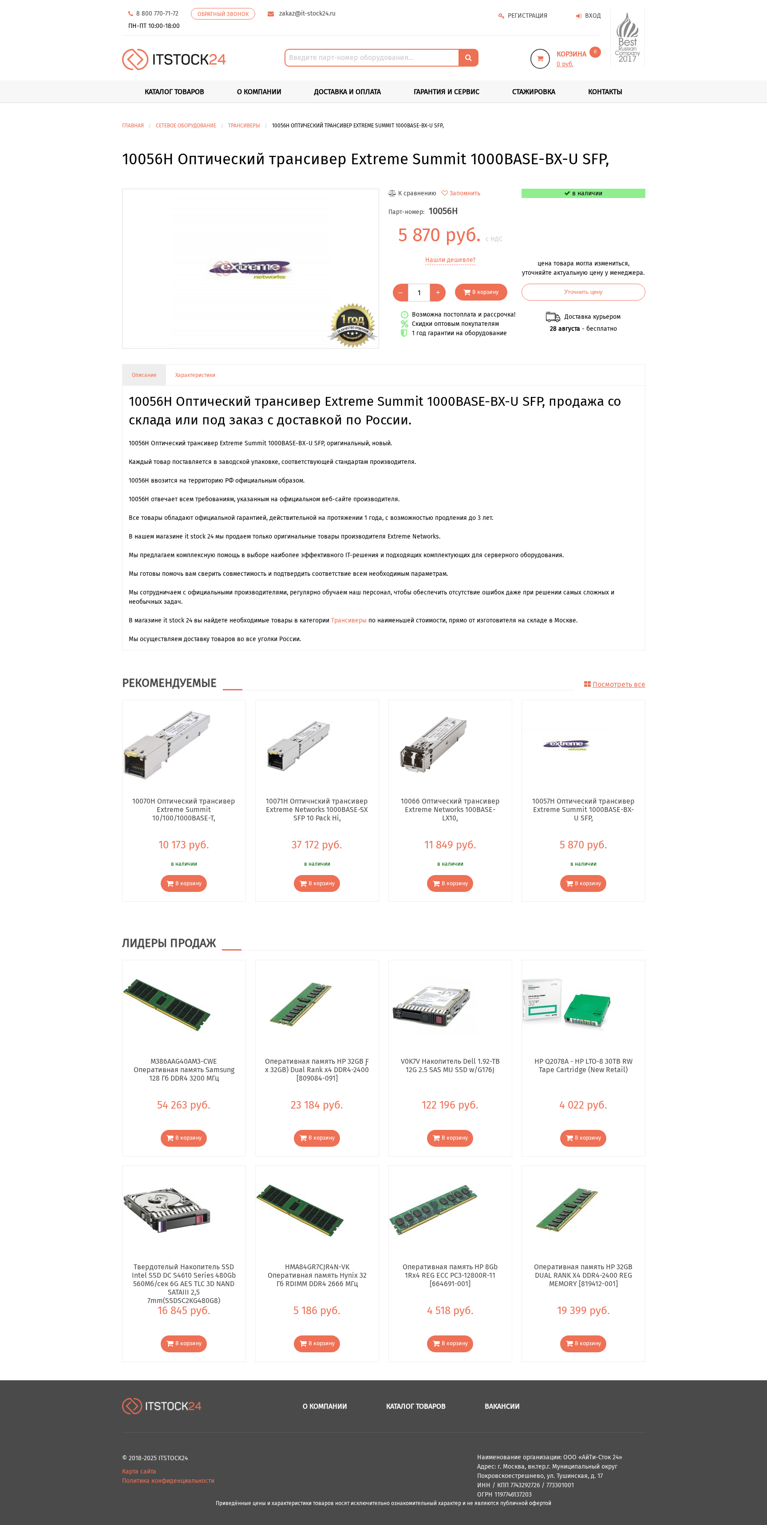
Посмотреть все (619, 684)
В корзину (485, 292)
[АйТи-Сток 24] (174, 59)
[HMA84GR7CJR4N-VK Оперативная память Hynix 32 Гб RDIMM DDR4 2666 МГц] (300, 1209)
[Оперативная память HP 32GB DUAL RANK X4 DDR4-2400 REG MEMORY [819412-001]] (566, 1209)
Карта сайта (139, 1471)
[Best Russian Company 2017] (627, 37)
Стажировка (533, 91)
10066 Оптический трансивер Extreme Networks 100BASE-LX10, (450, 809)
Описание (144, 375)
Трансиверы (349, 620)
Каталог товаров (416, 1406)
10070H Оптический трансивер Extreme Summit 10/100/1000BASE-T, (183, 809)
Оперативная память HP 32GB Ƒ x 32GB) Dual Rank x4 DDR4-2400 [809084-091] (317, 1069)
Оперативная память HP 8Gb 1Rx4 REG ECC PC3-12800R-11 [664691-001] (450, 1275)
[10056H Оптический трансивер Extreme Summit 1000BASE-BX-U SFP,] (250, 269)
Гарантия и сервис (446, 91)
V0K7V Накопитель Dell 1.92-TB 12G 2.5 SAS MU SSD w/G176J (450, 1065)
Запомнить (465, 193)
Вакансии (502, 1406)
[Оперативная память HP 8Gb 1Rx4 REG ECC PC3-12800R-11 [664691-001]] (433, 1209)
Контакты (605, 91)
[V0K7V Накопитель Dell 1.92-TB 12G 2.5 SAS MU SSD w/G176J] (433, 1004)
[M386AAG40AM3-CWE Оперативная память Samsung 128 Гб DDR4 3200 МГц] (167, 1004)
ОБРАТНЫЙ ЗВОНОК (223, 14)
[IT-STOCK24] (162, 1406)
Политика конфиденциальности (168, 1481)
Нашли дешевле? (450, 260)
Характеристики (195, 375)
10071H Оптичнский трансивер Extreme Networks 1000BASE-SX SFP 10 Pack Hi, (317, 809)
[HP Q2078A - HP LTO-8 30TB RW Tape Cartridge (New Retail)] (566, 1004)
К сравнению (417, 193)
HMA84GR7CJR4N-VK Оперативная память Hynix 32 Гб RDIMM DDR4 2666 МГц (317, 1275)
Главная (133, 126)
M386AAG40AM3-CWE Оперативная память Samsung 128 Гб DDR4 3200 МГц (184, 1069)
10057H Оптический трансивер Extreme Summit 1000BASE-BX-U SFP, (583, 809)
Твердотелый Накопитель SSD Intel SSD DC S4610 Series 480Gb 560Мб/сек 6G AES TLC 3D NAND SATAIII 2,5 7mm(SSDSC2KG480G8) (184, 1275)
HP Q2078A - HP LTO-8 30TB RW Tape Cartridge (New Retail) (583, 1065)
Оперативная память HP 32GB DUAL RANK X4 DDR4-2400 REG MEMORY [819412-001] (583, 1275)
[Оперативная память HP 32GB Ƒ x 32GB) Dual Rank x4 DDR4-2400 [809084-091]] (300, 1004)
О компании (259, 91)
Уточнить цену (583, 292)
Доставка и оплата (347, 91)
